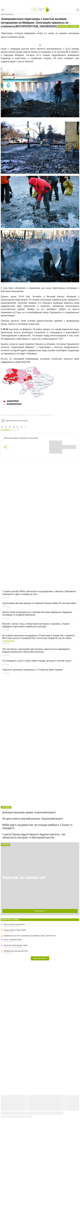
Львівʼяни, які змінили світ (24, 877)
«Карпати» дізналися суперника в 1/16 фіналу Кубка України (32, 669)
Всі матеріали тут (40, 911)
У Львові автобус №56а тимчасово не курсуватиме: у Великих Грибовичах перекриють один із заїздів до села (39, 593)
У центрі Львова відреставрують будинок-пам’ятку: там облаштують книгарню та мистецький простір (33, 836)
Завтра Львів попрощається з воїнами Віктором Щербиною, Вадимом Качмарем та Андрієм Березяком (37, 613)
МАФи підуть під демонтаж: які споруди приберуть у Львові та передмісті (37, 826)
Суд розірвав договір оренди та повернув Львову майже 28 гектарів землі (39, 603)
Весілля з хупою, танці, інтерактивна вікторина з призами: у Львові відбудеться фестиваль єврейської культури (35, 625)
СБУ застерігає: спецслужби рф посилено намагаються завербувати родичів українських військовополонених (36, 650)
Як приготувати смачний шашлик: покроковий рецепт (32, 818)
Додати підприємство (40, 958)
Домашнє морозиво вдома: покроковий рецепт (29, 812)
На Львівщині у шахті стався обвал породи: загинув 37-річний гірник (36, 660)
